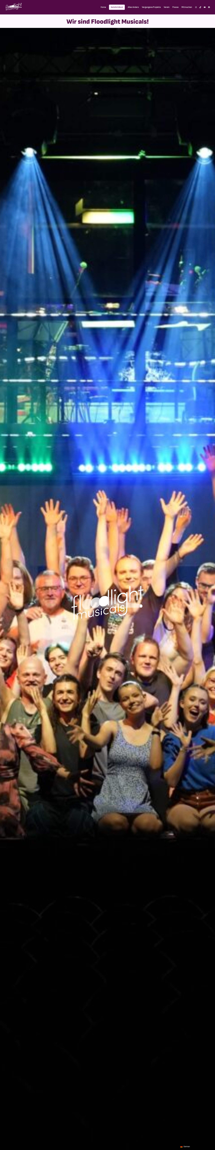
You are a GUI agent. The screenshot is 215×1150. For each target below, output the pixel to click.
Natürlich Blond (117, 7)
